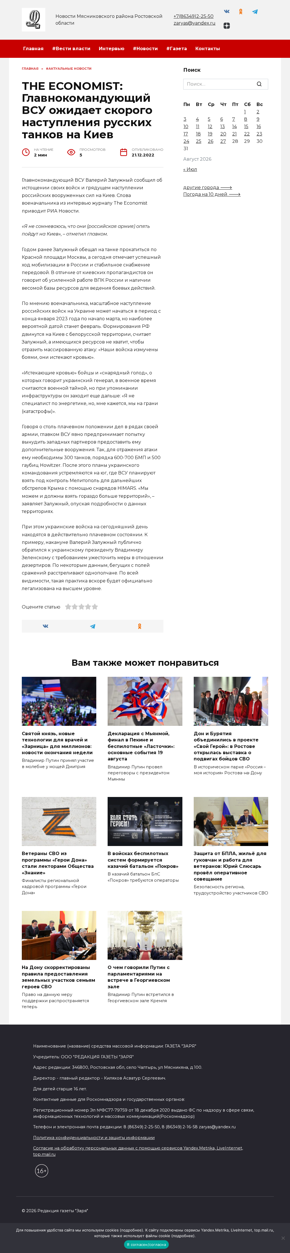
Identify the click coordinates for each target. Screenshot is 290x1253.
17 (186, 134)
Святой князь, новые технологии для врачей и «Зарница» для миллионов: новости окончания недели (57, 743)
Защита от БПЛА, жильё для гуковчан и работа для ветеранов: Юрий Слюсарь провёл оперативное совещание (230, 866)
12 (210, 126)
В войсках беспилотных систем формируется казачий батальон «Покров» (143, 860)
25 (198, 141)
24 (186, 141)
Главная (33, 48)
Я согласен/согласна (146, 1244)
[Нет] (283, 1238)
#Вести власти (71, 48)
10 (186, 126)
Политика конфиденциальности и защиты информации (94, 1137)
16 (259, 126)
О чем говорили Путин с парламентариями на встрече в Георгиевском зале (139, 977)
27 (223, 141)
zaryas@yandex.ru (195, 23)
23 (259, 134)
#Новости (145, 48)
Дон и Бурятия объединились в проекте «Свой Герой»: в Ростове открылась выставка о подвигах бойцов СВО (226, 746)
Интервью (111, 48)
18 (198, 134)
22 (247, 134)
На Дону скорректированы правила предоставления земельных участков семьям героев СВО (58, 977)
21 (234, 134)
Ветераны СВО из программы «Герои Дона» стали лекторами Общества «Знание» (58, 863)
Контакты (207, 48)
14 (234, 126)
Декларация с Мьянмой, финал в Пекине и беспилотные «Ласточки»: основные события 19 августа (141, 746)
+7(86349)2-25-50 (194, 16)
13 (222, 126)
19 (210, 134)
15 (246, 126)
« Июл (190, 169)
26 (210, 141)
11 (197, 126)
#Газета (176, 48)
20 (223, 134)
